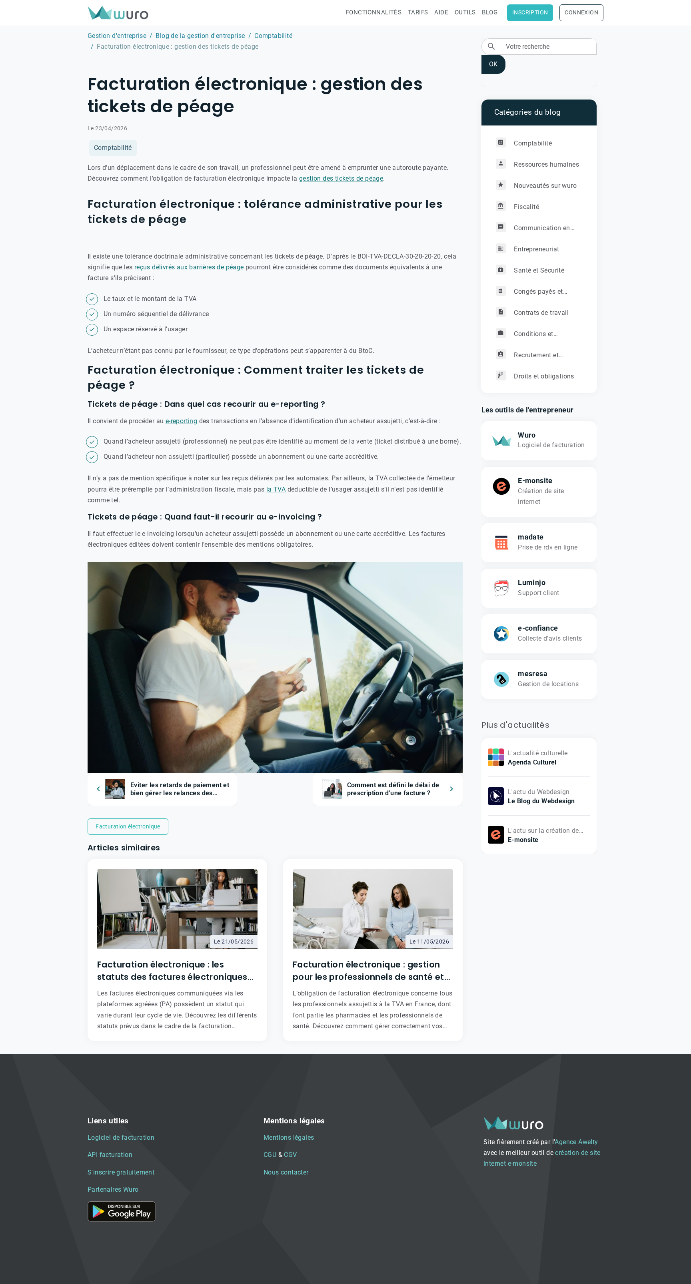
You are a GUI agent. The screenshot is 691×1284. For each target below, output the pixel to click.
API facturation (110, 1155)
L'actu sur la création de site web (543, 836)
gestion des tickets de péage (341, 178)
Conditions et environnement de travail (532, 337)
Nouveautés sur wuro (544, 185)
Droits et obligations (543, 376)
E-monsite (535, 481)
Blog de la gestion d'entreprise (200, 36)
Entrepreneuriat (535, 249)
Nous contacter (286, 1172)
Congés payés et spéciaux (529, 295)
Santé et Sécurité (538, 270)
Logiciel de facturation (121, 1137)
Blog (489, 12)
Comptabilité (273, 36)
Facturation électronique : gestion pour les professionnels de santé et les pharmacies (368, 971)
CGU (270, 1155)
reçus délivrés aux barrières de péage (189, 267)
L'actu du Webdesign (539, 792)
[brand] (120, 13)
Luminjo (531, 583)
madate (530, 537)
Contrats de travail (540, 313)
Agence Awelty (576, 1142)
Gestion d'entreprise (117, 36)
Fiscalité (525, 207)
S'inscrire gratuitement (121, 1172)
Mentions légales (289, 1137)
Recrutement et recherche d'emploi (527, 358)
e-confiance (538, 628)
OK (493, 64)
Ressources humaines (545, 164)
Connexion (581, 12)
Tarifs (418, 12)
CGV (290, 1155)
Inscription (530, 12)
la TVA (276, 489)
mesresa (532, 674)
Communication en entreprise (533, 231)
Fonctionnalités (373, 12)
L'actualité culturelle (538, 753)
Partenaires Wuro (113, 1189)
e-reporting (181, 421)
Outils (465, 12)
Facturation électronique (128, 826)
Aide (441, 12)
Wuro (527, 435)
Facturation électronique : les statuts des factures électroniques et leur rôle (172, 971)
